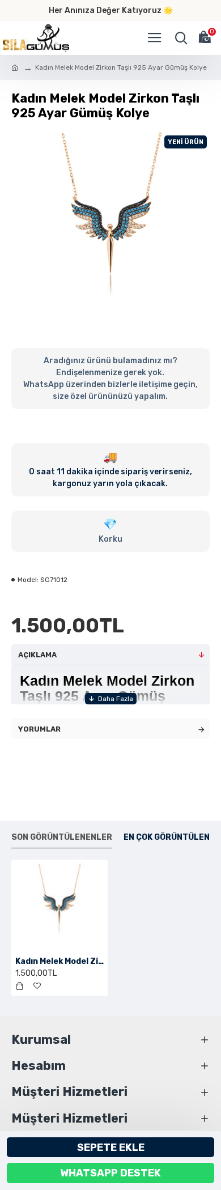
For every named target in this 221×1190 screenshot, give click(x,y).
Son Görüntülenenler (61, 837)
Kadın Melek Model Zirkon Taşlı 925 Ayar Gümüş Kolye (59, 961)
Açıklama (37, 655)
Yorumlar (39, 729)
